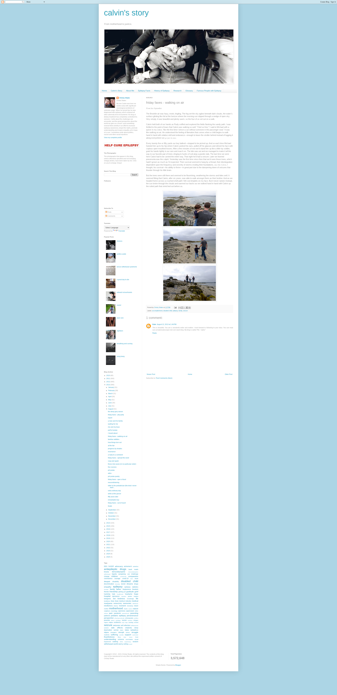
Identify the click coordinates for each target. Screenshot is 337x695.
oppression (130, 611)
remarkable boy (113, 500)
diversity (117, 584)
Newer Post (151, 374)
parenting (134, 613)
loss (112, 601)
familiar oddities (113, 439)
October (111, 513)
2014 (108, 523)
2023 (108, 551)
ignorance (116, 596)
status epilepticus (131, 630)
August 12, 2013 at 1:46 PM (166, 324)
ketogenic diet (110, 599)
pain (111, 613)
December (112, 519)
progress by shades (115, 449)
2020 (108, 541)
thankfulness (109, 637)
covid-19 (125, 578)
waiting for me (113, 424)
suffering (114, 635)
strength (121, 632)
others (106, 613)
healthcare (120, 594)
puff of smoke (112, 430)
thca (119, 637)
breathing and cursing (124, 344)
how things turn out (115, 442)
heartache (128, 594)
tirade (110, 506)
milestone (135, 603)
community (123, 576)
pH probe (111, 470)
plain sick (120, 318)
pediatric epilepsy (118, 615)
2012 (108, 382)
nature (135, 609)
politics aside (121, 254)
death (136, 578)
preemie (107, 620)
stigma (106, 632)
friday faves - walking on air (117, 436)
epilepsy (175, 310)
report (110, 418)
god (124, 591)
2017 (108, 532)
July (109, 406)
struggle (135, 632)
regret (106, 622)
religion (111, 622)
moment (122, 606)
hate (113, 594)
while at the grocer (114, 494)
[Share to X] (184, 307)
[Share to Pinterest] (189, 307)
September (112, 510)
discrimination (109, 584)
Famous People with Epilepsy (209, 91)
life (137, 599)
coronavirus (108, 578)
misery (116, 606)
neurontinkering (113, 482)
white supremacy (125, 641)
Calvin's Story (116, 91)
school (136, 622)
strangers (113, 632)
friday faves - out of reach (117, 503)
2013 (108, 385)
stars (121, 630)
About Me (130, 91)
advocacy (119, 566)
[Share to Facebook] (187, 307)
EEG (105, 566)
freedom (135, 589)
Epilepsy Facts (144, 91)
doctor (123, 584)
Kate (154, 324)
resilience (117, 622)
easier (119, 305)
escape (106, 589)
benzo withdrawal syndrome (127, 267)
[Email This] (179, 307)
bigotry (114, 574)
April (110, 397)
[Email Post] (175, 307)
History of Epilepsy (162, 91)
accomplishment (157, 310)
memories (127, 603)
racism (124, 620)
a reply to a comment (115, 455)
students (107, 635)
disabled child (167, 310)
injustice (123, 596)
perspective (109, 618)
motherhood (116, 608)
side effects (117, 628)
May (110, 400)
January (111, 387)
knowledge (130, 598)
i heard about (112, 433)
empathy (107, 587)
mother (106, 608)
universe (121, 639)
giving (120, 592)
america (135, 566)
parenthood (125, 613)
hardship (107, 594)
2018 (108, 535)
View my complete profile (113, 137)
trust (136, 637)
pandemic (117, 613)
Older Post (228, 374)
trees (130, 637)
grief (136, 592)
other (136, 611)
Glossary (189, 91)
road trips (125, 622)
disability (115, 581)
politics (136, 618)
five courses (112, 467)
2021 (108, 544)
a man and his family (115, 421)
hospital (107, 596)
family (180, 310)
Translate (121, 231)
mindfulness (108, 606)
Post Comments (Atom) (164, 378)
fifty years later (113, 497)
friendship (114, 592)
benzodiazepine (118, 572)
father (118, 589)
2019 (108, 538)
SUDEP (111, 566)
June (110, 403)
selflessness (134, 625)
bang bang (121, 356)
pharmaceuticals (119, 618)
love (116, 601)
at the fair (111, 446)
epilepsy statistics (131, 587)
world (115, 644)
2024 (108, 554)
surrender (135, 635)
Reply (154, 333)
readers (130, 620)
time (125, 637)
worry (120, 644)
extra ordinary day (114, 491)
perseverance (132, 615)
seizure (185, 310)
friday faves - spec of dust (117, 479)
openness (121, 611)
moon (136, 606)
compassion (133, 576)
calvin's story (126, 12)
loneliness (107, 601)
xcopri (130, 644)
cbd (128, 574)
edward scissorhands (124, 292)
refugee (135, 620)
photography (129, 618)
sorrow (116, 630)
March (110, 393)
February (111, 390)
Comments (111, 216)
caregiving (122, 574)
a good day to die (123, 280)
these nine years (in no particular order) (122, 464)
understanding (110, 639)
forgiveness (127, 589)
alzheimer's (128, 566)
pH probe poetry (114, 476)
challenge (134, 574)
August (111, 409)
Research (178, 91)
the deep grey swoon (115, 412)
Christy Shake (124, 98)
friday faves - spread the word (118, 458)
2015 (108, 526)
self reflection (125, 625)
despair (107, 581)
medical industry (125, 601)
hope (136, 594)
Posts (109, 212)
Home (104, 91)
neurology (114, 611)
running (130, 622)
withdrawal (108, 644)
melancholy (117, 603)
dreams (130, 584)
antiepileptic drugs (115, 569)
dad (131, 578)
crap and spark (113, 461)
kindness (121, 599)
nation (130, 608)
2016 (108, 529)
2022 (108, 548)
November (112, 516)
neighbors (107, 611)
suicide (121, 635)
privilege (118, 620)
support (128, 635)
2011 (108, 378)
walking (115, 642)
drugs (136, 584)
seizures (116, 625)
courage (117, 578)
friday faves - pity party (116, 415)
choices (119, 241)
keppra (136, 596)
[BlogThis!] (182, 307)
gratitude (130, 592)
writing (125, 644)
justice (130, 596)
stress (128, 632)
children (114, 576)
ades (109, 473)
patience (107, 616)
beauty (106, 572)
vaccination (129, 639)
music (126, 608)
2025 (108, 557)
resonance (112, 452)
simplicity (128, 628)
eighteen (120, 331)
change (106, 576)
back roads (133, 569)
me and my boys (114, 427)
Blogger (178, 665)
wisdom (135, 642)
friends (106, 592)
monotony (130, 606)
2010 (108, 375)
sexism (106, 628)
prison (113, 620)
